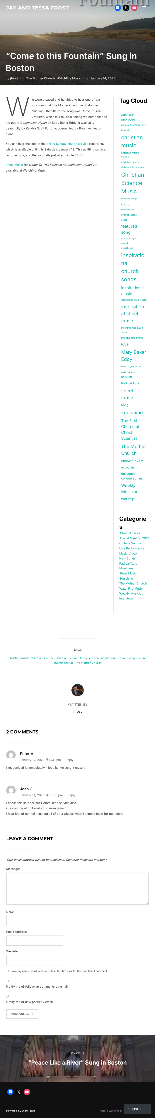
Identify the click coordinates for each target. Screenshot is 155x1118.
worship (127, 499)
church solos (129, 214)
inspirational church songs (132, 267)
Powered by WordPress (20, 1110)
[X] (126, 8)
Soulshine (126, 578)
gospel (124, 243)
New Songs (127, 558)
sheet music (127, 394)
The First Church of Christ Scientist (130, 429)
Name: (11, 912)
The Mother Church (40, 78)
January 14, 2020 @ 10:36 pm (42, 795)
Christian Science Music (132, 183)
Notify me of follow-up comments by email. (37, 986)
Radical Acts (130, 383)
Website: (12, 951)
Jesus (124, 332)
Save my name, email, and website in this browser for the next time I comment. (59, 971)
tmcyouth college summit (132, 476)
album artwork (128, 120)
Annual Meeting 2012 (133, 124)
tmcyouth (127, 467)
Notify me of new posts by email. (30, 1002)
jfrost (14, 78)
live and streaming (132, 337)
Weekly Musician (129, 488)
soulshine (132, 412)
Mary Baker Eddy (133, 355)
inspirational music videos (133, 300)
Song (124, 405)
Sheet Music (14, 165)
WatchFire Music (69, 78)
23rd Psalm (127, 114)
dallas (124, 220)
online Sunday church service (67, 144)
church (126, 204)
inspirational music (132, 290)
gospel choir (127, 248)
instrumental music (132, 327)
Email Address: (17, 932)
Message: (13, 869)
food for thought (128, 238)
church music (127, 209)
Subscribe (137, 1109)
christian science (131, 162)
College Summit (130, 543)
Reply (70, 760)
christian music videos (130, 154)
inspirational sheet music (132, 314)
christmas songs (129, 198)
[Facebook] (118, 8)
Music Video (128, 553)
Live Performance (131, 548)
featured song (129, 229)
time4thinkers (132, 461)
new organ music (131, 366)
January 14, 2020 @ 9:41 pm (41, 760)
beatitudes (126, 130)
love (125, 344)
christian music (132, 141)
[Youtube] (134, 8)
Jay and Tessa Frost (37, 8)
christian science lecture (132, 167)
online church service (131, 374)
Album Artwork (130, 533)
